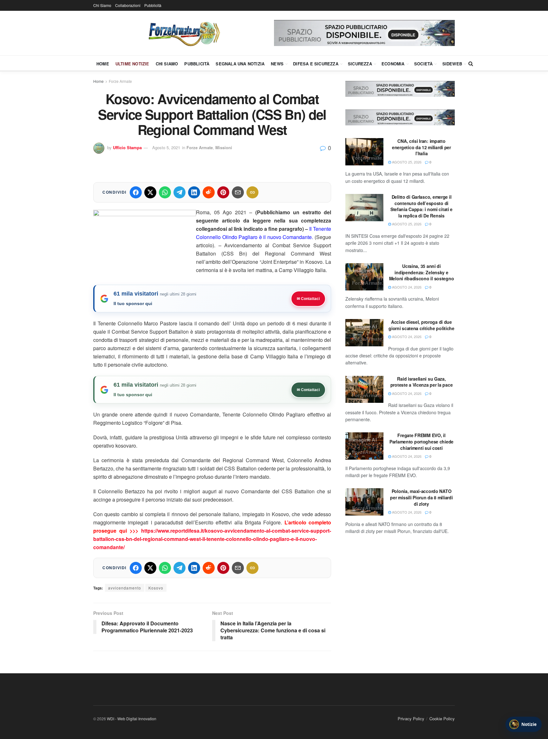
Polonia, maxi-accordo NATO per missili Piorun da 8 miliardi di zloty (421, 497)
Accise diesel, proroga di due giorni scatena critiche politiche (421, 325)
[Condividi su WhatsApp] (165, 192)
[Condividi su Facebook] (136, 192)
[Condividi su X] (150, 192)
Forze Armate (120, 81)
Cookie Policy (442, 719)
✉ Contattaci (308, 298)
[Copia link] (252, 192)
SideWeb (452, 64)
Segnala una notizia (240, 64)
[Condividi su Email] (238, 192)
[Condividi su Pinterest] (223, 192)
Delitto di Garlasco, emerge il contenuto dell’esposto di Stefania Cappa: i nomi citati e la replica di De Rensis (421, 206)
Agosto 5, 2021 (166, 147)
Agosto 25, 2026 (406, 161)
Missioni (223, 147)
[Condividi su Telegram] (179, 192)
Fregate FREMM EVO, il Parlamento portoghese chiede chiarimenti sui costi (421, 441)
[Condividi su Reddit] (209, 192)
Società (423, 64)
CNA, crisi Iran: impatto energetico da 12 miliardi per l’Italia (421, 147)
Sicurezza (360, 64)
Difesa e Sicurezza (315, 64)
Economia (393, 64)
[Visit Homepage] (183, 33)
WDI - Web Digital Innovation (131, 718)
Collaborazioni (127, 5)
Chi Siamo (102, 5)
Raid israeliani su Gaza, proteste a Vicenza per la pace (421, 382)
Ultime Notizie (132, 64)
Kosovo (155, 587)
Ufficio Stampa (127, 147)
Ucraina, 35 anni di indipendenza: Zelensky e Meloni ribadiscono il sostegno (421, 272)
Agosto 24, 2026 (406, 287)
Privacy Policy (411, 719)
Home (102, 64)
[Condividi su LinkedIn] (194, 192)
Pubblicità (152, 5)
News (277, 64)
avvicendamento (124, 587)
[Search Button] (470, 63)
